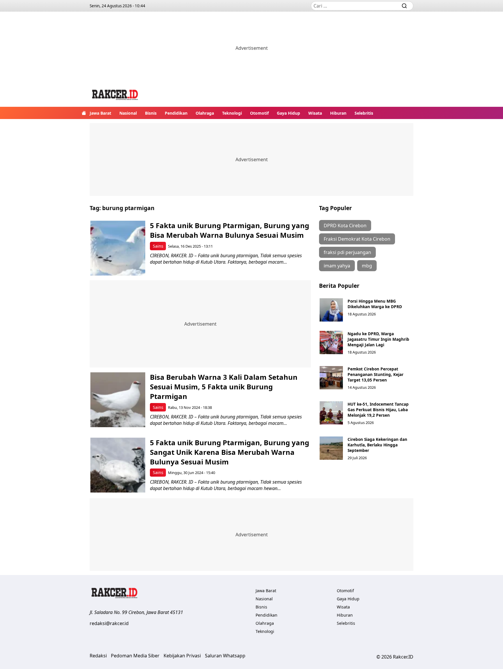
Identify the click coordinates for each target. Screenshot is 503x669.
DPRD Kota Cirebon (345, 225)
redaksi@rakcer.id (109, 623)
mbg (367, 265)
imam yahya (337, 265)
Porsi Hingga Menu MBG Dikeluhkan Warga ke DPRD (375, 303)
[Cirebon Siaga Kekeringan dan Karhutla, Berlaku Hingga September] (331, 448)
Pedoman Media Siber (135, 655)
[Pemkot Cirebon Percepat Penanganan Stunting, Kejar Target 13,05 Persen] (331, 377)
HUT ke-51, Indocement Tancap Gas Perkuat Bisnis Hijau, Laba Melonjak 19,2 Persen (378, 409)
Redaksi (98, 655)
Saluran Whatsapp (225, 655)
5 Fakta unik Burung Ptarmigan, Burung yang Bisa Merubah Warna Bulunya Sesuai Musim (229, 230)
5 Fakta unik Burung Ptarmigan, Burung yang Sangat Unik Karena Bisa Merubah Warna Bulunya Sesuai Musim (229, 452)
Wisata (315, 113)
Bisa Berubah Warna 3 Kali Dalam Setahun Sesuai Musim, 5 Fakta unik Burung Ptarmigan (223, 386)
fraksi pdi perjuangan (347, 252)
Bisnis (151, 113)
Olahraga (205, 113)
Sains (158, 246)
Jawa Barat (100, 113)
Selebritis (364, 113)
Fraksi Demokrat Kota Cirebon (357, 239)
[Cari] (404, 5)
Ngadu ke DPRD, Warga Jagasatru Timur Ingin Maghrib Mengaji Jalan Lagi (378, 339)
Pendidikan (176, 113)
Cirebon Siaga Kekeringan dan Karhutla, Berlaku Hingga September (377, 444)
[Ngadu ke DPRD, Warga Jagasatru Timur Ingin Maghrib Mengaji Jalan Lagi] (331, 342)
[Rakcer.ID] (115, 95)
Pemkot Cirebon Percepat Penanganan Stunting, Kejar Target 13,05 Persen (375, 374)
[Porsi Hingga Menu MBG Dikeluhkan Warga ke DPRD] (331, 310)
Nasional (128, 113)
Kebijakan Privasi (182, 655)
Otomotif (259, 113)
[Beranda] (83, 113)
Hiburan (338, 113)
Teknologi (232, 113)
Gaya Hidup (288, 113)
